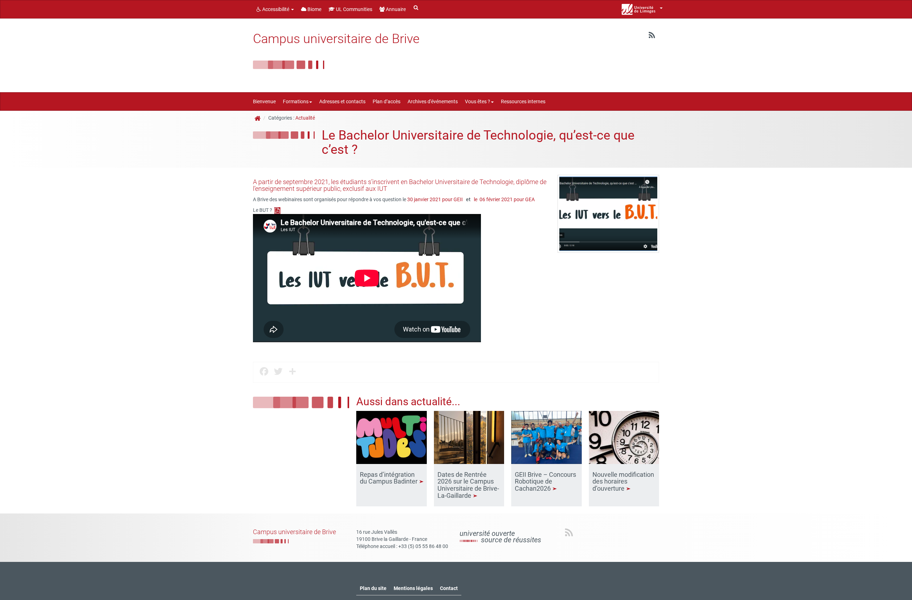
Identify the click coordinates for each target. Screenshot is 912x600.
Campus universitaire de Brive (336, 38)
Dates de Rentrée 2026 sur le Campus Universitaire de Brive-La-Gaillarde (468, 485)
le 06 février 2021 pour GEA (504, 199)
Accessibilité (275, 9)
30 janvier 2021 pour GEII (435, 199)
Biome (313, 9)
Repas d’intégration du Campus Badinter (389, 478)
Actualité (305, 118)
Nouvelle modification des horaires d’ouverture (623, 481)
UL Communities (353, 9)
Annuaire (395, 9)
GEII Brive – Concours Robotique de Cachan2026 (545, 481)
